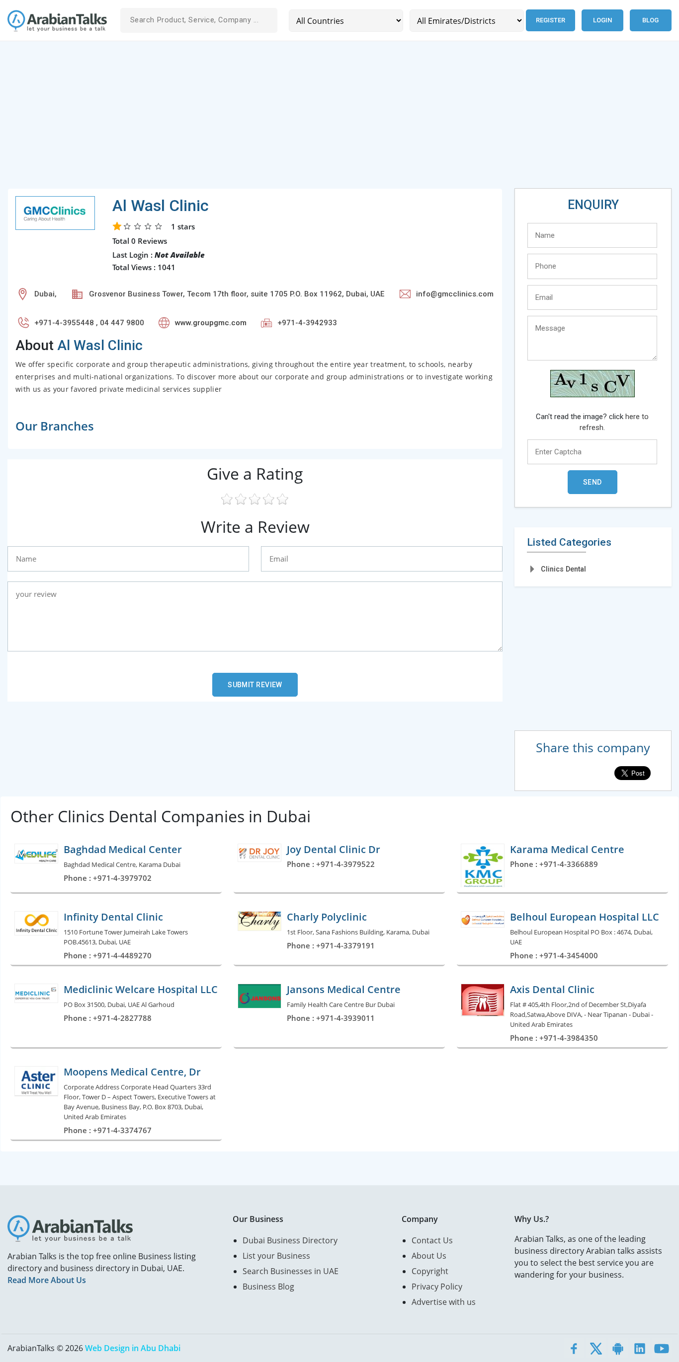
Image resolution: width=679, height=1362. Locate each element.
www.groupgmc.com (211, 322)
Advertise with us (444, 1301)
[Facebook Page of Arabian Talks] (574, 1348)
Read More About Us (46, 1280)
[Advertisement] (305, 118)
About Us (429, 1255)
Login (602, 20)
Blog (650, 20)
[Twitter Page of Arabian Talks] (596, 1348)
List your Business (276, 1255)
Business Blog (268, 1286)
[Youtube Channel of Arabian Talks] (662, 1348)
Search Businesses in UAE (291, 1271)
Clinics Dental (563, 569)
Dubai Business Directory (290, 1240)
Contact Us (432, 1240)
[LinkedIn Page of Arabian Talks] (640, 1348)
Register (550, 20)
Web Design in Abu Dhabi (132, 1348)
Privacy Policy (437, 1286)
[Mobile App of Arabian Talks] (618, 1348)
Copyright (430, 1271)
